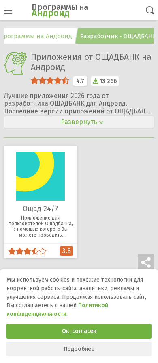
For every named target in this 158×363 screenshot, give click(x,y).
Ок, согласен (79, 331)
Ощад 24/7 (40, 208)
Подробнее (79, 349)
